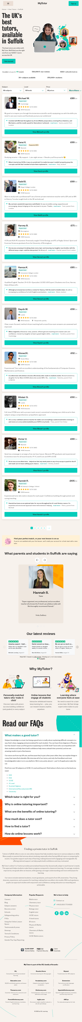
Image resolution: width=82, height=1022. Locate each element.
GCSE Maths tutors (36, 936)
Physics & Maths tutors (35, 926)
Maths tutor (33, 899)
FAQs (6, 918)
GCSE (11, 780)
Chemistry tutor (35, 902)
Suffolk (20, 9)
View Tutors (12, 9)
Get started (8, 61)
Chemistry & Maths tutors (36, 931)
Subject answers (10, 906)
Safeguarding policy (11, 915)
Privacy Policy (9, 937)
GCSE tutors (33, 915)
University (12, 791)
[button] (22, 101)
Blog (6, 902)
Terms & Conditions (11, 933)
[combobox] (25, 90)
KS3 (10, 778)
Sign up (73, 3)
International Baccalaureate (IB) (20, 789)
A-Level (11, 783)
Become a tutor (10, 909)
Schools (7, 912)
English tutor (33, 912)
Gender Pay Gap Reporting (14, 940)
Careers (7, 899)
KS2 (10, 775)
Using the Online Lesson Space (13, 922)
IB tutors (32, 921)
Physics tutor (34, 906)
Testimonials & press (12, 927)
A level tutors (34, 918)
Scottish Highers (15, 786)
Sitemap (7, 930)
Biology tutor (34, 909)
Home (4, 9)
